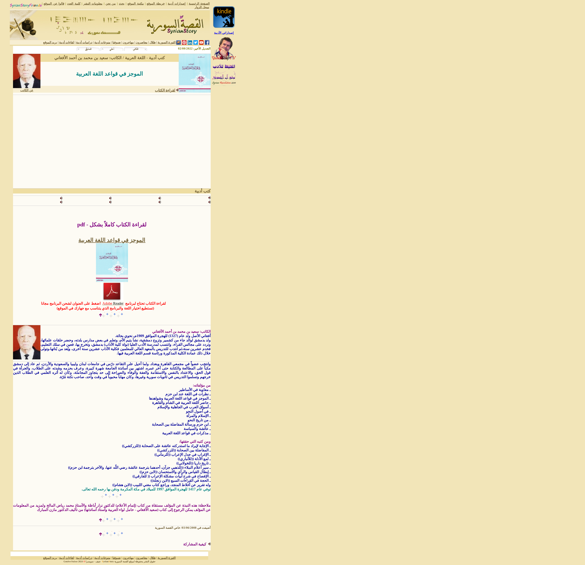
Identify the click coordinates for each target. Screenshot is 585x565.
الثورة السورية (167, 42)
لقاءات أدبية (66, 42)
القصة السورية (121, 561)
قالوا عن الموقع (54, 3)
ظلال (152, 42)
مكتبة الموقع (136, 3)
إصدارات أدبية (177, 3)
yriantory (108, 561)
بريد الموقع (50, 42)
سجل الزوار (202, 7)
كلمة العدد (73, 3)
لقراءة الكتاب (165, 90)
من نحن (111, 3)
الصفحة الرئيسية (199, 3)
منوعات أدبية (102, 42)
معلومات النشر (92, 3)
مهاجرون (128, 42)
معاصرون (141, 42)
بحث (122, 3)
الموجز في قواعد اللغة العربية (111, 240)
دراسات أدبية (84, 42)
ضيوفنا (116, 42)
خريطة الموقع (156, 3)
